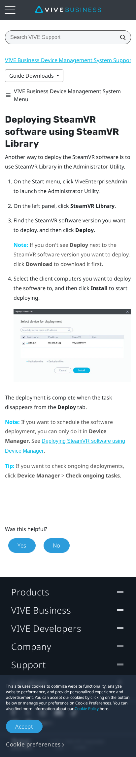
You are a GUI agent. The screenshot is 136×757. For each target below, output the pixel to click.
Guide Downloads (32, 75)
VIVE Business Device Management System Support (69, 60)
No (56, 545)
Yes (21, 545)
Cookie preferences (33, 744)
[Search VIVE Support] (121, 37)
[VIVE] (68, 10)
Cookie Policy (87, 708)
